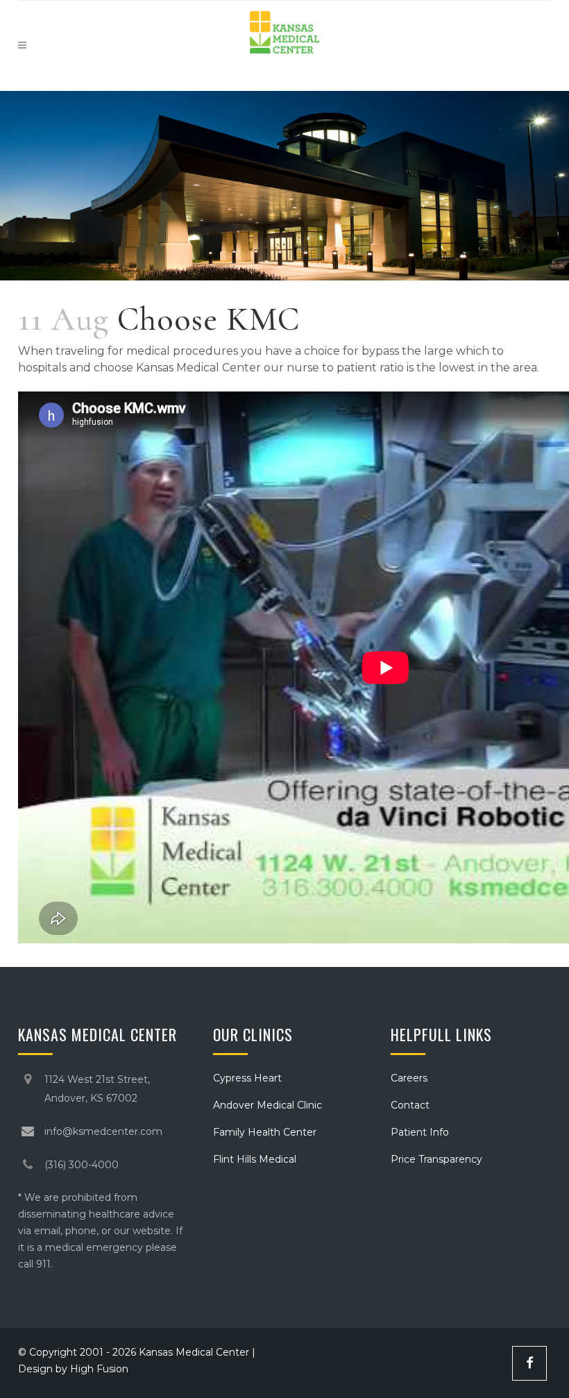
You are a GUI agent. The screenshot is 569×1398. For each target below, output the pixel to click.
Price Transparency (436, 1159)
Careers (409, 1078)
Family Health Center (264, 1132)
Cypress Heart (247, 1078)
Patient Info (420, 1132)
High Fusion (99, 1369)
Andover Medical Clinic (267, 1105)
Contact (410, 1105)
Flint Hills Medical (254, 1159)
